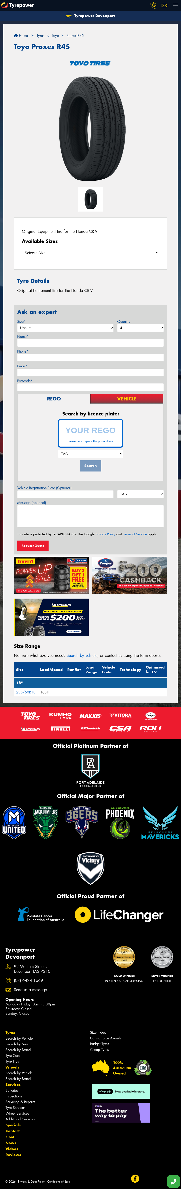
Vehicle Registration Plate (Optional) (44, 488)
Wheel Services (17, 1113)
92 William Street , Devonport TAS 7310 (32, 969)
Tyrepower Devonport (94, 15)
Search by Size (17, 1044)
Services (13, 1084)
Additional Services (20, 1119)
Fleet (10, 1137)
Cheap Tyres (99, 1049)
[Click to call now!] (153, 5)
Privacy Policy (105, 534)
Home (23, 35)
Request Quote (33, 546)
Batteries (12, 1090)
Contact (13, 1131)
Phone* (22, 351)
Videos (12, 1148)
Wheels (12, 1067)
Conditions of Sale (58, 1181)
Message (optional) (31, 502)
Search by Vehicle (19, 1038)
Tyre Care (13, 1055)
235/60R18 (26, 692)
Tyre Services (15, 1107)
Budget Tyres (99, 1044)
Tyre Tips (12, 1061)
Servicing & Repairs (20, 1102)
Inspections (14, 1096)
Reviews (13, 1154)
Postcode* (25, 381)
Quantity (123, 321)
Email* (22, 366)
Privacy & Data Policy (31, 1181)
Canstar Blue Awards (105, 1038)
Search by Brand (18, 1050)
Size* (21, 321)
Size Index (98, 1032)
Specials (13, 1125)
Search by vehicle (82, 655)
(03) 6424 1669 (28, 980)
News (11, 1142)
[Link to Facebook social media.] (135, 1178)
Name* (22, 336)
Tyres (10, 1032)
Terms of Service (135, 534)
